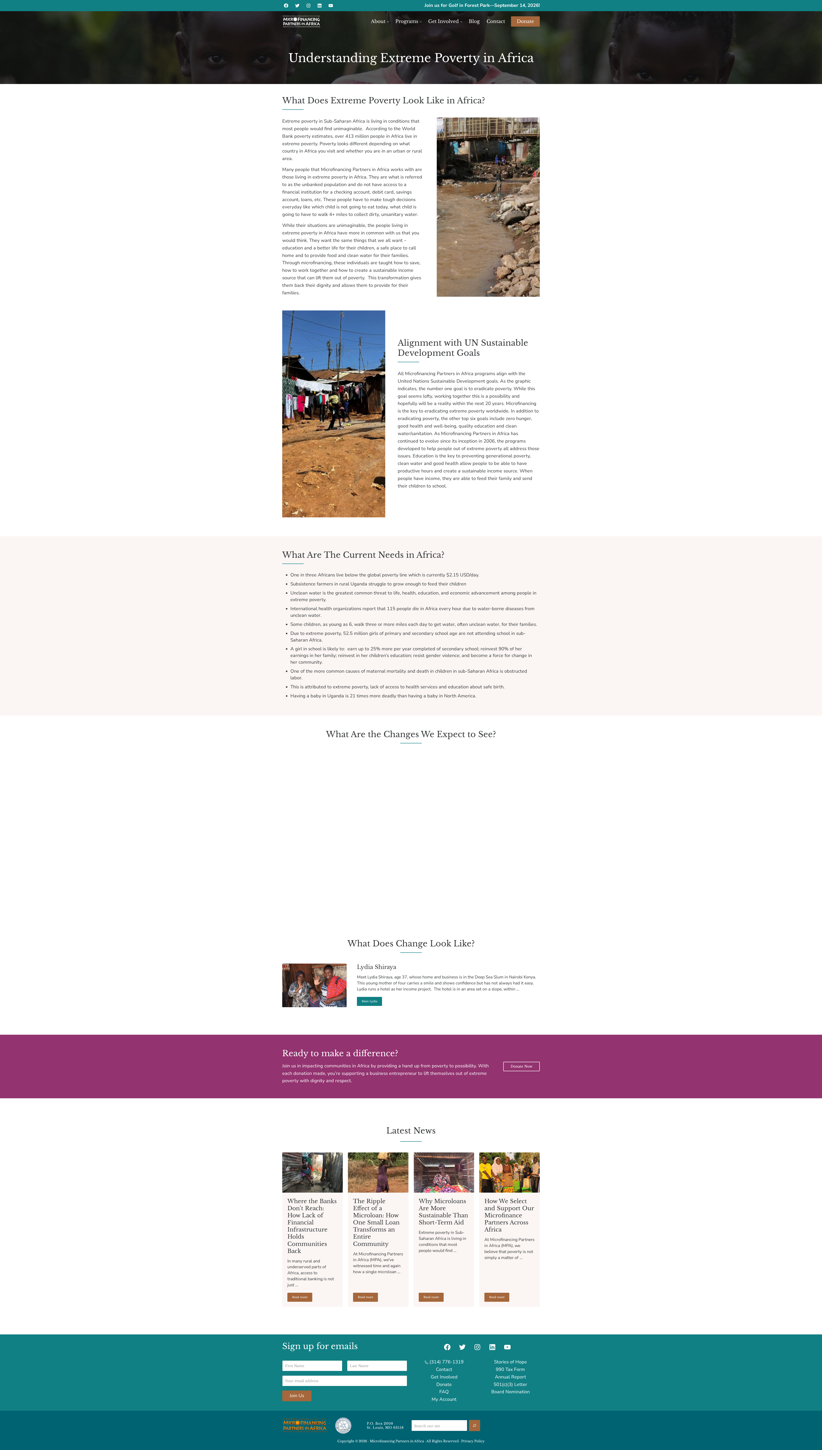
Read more (302, 1298)
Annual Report (510, 1377)
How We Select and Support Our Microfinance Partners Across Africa (509, 1215)
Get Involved (444, 1377)
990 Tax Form (510, 1369)
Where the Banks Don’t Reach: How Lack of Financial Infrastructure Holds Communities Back (312, 1226)
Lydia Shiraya (376, 967)
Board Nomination (510, 1392)
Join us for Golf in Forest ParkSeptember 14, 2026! (482, 5)
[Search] (474, 1425)
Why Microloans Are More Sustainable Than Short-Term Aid (443, 1212)
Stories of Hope (510, 1362)
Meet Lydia (372, 1002)
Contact (444, 1369)
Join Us (297, 1395)
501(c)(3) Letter (510, 1384)
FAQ (444, 1392)
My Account (444, 1399)
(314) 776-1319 (446, 1362)
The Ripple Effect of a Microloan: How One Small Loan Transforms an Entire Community (376, 1222)
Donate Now (521, 1066)
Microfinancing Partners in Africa (397, 1441)
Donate (444, 1384)
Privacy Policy (473, 1441)
